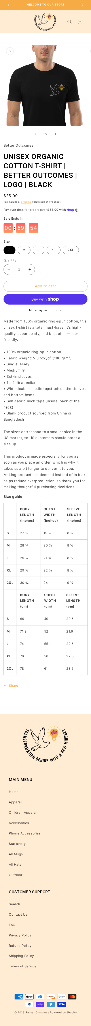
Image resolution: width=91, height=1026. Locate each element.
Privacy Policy (20, 935)
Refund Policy (20, 946)
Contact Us (18, 915)
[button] (9, 22)
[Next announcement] (82, 5)
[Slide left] (35, 134)
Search (14, 904)
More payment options (45, 310)
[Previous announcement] (8, 5)
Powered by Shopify (63, 1012)
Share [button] (13, 686)
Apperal (15, 802)
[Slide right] (55, 134)
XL (53, 250)
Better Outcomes (37, 1012)
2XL (71, 250)
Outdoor (15, 875)
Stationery (17, 844)
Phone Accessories (25, 833)
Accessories (19, 823)
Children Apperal (22, 813)
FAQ (12, 925)
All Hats (15, 865)
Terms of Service (23, 966)
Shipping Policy (21, 956)
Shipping (26, 201)
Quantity (10, 260)
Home (14, 792)
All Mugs (16, 854)
